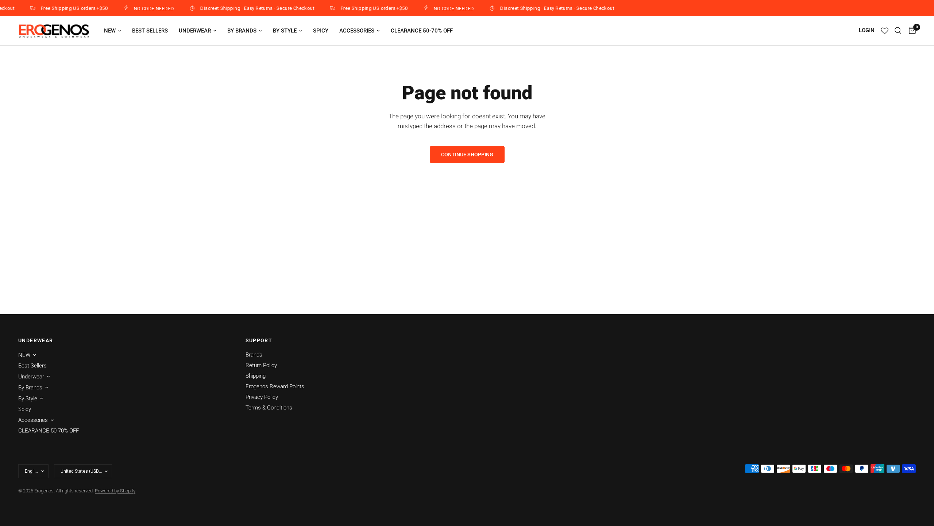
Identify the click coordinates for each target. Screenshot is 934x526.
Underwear (195, 30)
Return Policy (261, 365)
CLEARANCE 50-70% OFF (422, 30)
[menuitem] (113, 31)
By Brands (241, 30)
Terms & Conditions (269, 407)
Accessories (356, 30)
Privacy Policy (262, 397)
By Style (285, 30)
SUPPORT (259, 340)
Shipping (256, 376)
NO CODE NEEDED (148, 8)
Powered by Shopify (115, 490)
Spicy (320, 30)
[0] (910, 30)
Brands (254, 354)
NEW (110, 30)
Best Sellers (150, 30)
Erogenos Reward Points (275, 386)
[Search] (898, 30)
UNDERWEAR (35, 340)
